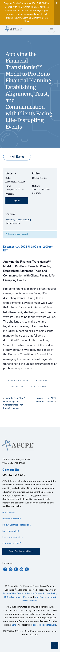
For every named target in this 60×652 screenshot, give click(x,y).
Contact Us (10, 470)
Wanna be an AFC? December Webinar (45, 400)
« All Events (17, 157)
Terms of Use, (9, 593)
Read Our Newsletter (20, 551)
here (14, 624)
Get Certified (8, 512)
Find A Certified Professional (16, 524)
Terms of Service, (25, 593)
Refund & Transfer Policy (16, 597)
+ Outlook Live (38, 387)
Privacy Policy (50, 593)
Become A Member (11, 518)
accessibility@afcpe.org (44, 624)
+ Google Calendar (18, 380)
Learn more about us (12, 537)
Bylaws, (39, 593)
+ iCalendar (42, 380)
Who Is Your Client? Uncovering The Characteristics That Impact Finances (14, 403)
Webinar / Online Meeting (18, 219)
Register (16, 200)
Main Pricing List (10, 531)
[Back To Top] (54, 645)
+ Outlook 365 (15, 387)
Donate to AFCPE (11, 543)
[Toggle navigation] (51, 29)
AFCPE (16, 29)
